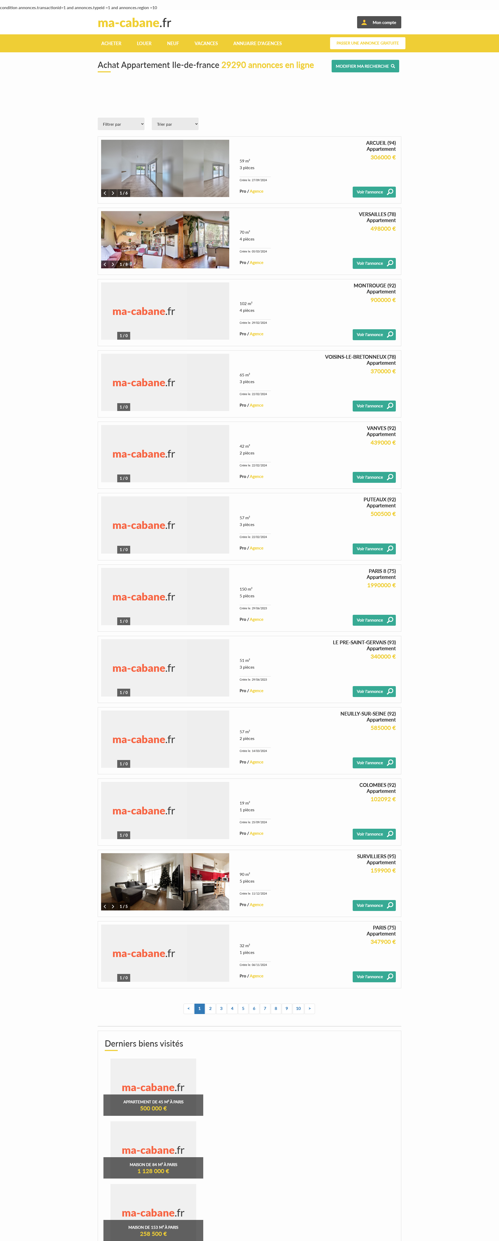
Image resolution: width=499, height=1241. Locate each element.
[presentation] (105, 193)
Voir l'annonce (370, 191)
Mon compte (384, 22)
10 (298, 1008)
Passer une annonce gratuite (368, 43)
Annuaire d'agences (257, 43)
